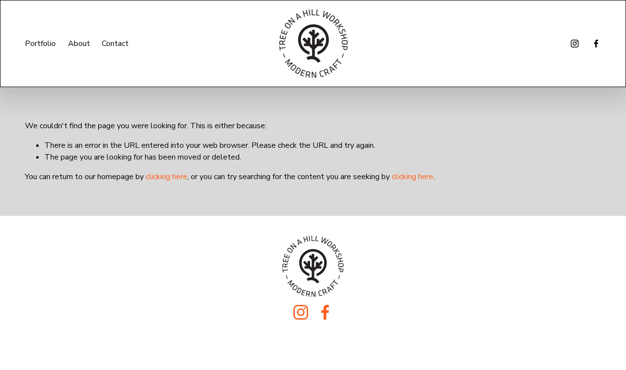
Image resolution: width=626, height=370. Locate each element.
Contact (115, 43)
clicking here (166, 176)
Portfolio (40, 43)
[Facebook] (596, 43)
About (79, 43)
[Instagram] (575, 43)
